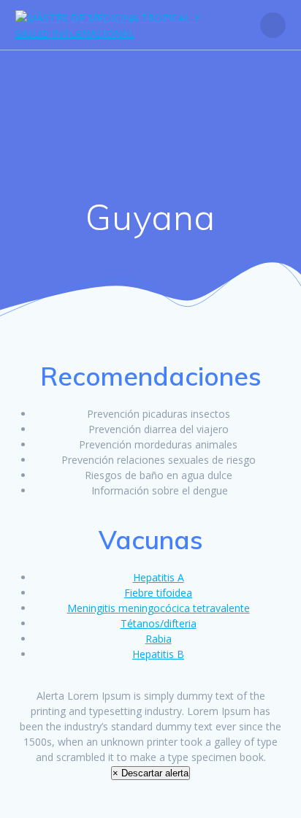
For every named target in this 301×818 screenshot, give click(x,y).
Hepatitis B (158, 654)
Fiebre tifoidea (158, 593)
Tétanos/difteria (159, 623)
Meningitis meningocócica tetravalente (158, 608)
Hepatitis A (158, 577)
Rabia (158, 639)
